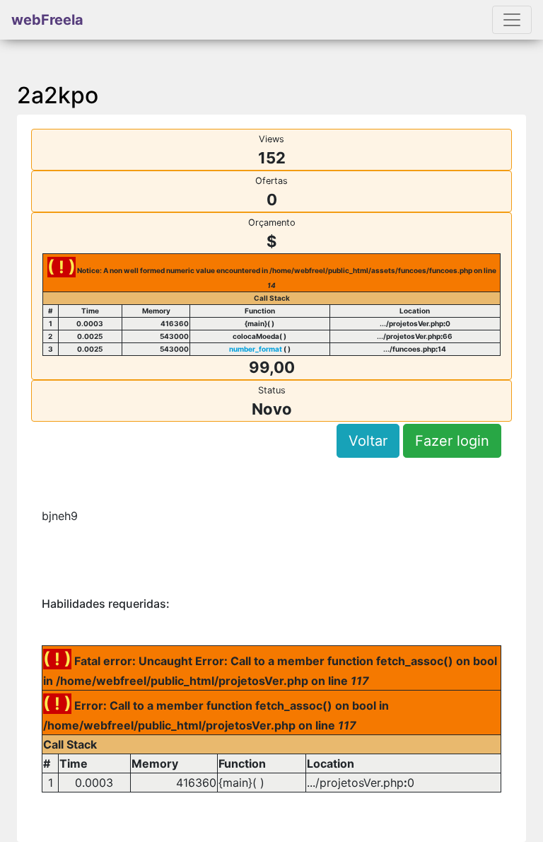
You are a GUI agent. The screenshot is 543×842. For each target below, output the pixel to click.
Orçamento (272, 222)
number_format (255, 349)
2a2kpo (57, 95)
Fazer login (452, 440)
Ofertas (271, 180)
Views (271, 139)
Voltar (368, 440)
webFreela (47, 19)
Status (272, 390)
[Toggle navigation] (512, 20)
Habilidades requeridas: (106, 604)
